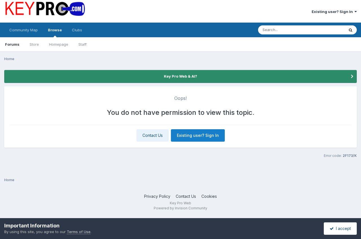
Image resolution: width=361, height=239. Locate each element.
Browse (55, 30)
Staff (82, 44)
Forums (12, 44)
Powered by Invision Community (180, 208)
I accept (342, 228)
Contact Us (152, 135)
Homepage (58, 44)
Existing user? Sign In (333, 11)
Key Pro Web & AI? (180, 76)
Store (34, 44)
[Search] (350, 29)
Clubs (77, 30)
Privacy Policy (157, 196)
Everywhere (327, 30)
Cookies (209, 196)
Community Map (23, 30)
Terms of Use (79, 231)
